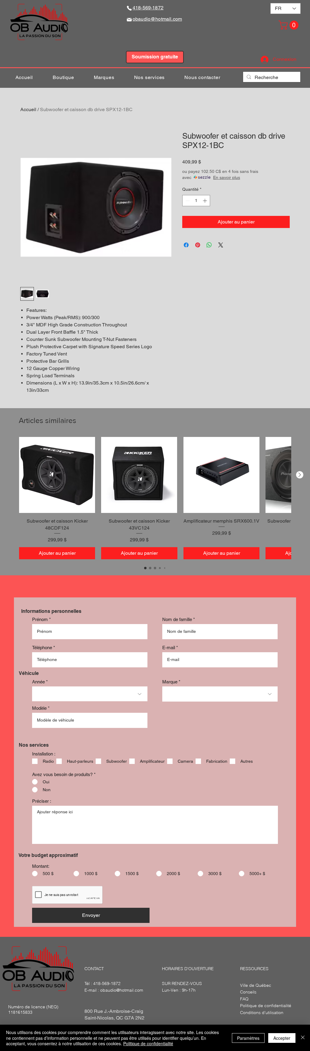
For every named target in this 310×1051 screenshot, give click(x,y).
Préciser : (41, 801)
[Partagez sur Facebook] (186, 245)
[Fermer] (302, 1038)
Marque (169, 681)
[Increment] (205, 200)
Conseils (248, 992)
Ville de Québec (255, 985)
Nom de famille (177, 619)
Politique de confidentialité (148, 1043)
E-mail (168, 647)
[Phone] (129, 8)
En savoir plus (226, 177)
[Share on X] (220, 245)
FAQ (244, 999)
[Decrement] (187, 200)
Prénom (40, 619)
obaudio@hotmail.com (121, 990)
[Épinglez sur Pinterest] (197, 245)
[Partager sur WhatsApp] (209, 245)
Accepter (281, 1038)
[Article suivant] (299, 474)
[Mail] (129, 19)
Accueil (28, 109)
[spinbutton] (196, 200)
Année (38, 681)
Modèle (39, 708)
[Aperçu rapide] (57, 475)
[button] (290, 25)
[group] (155, 498)
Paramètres (248, 1038)
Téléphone (42, 647)
